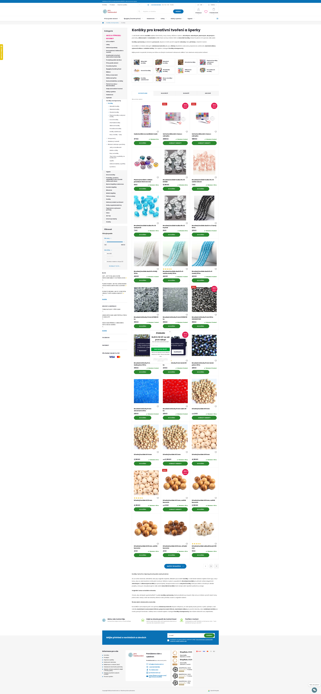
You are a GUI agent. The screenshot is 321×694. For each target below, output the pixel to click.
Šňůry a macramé (112, 75)
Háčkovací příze (111, 78)
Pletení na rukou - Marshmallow (112, 85)
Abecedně (208, 93)
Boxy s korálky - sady (116, 134)
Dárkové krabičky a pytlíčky (117, 164)
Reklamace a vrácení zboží (112, 664)
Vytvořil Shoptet (214, 690)
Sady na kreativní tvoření (114, 89)
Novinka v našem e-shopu (115, 261)
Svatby (108, 199)
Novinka (110, 256)
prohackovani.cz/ (154, 673)
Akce (109, 253)
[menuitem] (112, 18)
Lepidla (112, 161)
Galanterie (109, 95)
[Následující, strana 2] (211, 566)
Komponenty (112, 138)
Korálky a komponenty (113, 101)
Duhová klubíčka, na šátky (114, 81)
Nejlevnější (164, 93)
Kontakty (104, 5)
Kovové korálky (114, 119)
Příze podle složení (112, 63)
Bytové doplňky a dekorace (115, 184)
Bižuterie (109, 190)
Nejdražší (186, 93)
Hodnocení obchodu (110, 662)
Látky (108, 44)
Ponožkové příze (111, 66)
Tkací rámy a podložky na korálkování (117, 157)
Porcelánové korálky (115, 128)
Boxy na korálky (114, 153)
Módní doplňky (111, 193)
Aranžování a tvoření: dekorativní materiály (113, 56)
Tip (108, 259)
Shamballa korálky (115, 123)
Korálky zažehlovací (115, 131)
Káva (107, 213)
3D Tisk (108, 216)
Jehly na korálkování (115, 147)
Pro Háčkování (153, 670)
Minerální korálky (114, 106)
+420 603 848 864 (154, 667)
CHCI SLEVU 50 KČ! (160, 349)
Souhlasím (177, 352)
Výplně (108, 172)
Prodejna (112, 5)
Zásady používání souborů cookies (111, 673)
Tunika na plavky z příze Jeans (111, 309)
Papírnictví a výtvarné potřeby (113, 209)
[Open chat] (314, 690)
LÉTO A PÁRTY (110, 41)
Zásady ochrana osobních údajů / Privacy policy (113, 669)
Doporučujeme (142, 93)
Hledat (178, 11)
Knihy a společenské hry (114, 205)
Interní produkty (111, 219)
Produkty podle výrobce (114, 60)
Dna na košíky (110, 175)
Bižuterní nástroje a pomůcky (116, 144)
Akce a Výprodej (113, 35)
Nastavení (142, 351)
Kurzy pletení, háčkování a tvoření (114, 51)
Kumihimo (113, 167)
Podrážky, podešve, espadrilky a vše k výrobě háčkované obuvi (114, 179)
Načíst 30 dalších (174, 566)
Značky (108, 222)
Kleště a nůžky (114, 150)
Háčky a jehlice (111, 92)
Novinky (110, 38)
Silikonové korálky (115, 125)
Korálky (110, 103)
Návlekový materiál (113, 141)
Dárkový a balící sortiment (114, 202)
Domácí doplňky (111, 187)
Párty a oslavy (110, 196)
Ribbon (108, 72)
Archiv (104, 299)
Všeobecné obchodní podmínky (113, 667)
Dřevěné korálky (114, 112)
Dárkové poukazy (111, 47)
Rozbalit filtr (114, 266)
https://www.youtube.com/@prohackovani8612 (157, 676)
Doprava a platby (122, 5)
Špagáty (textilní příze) (113, 69)
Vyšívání (109, 98)
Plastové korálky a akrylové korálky (117, 115)
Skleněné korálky (114, 109)
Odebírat (209, 635)
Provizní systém (108, 676)
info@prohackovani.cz (156, 664)
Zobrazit (172, 143)
